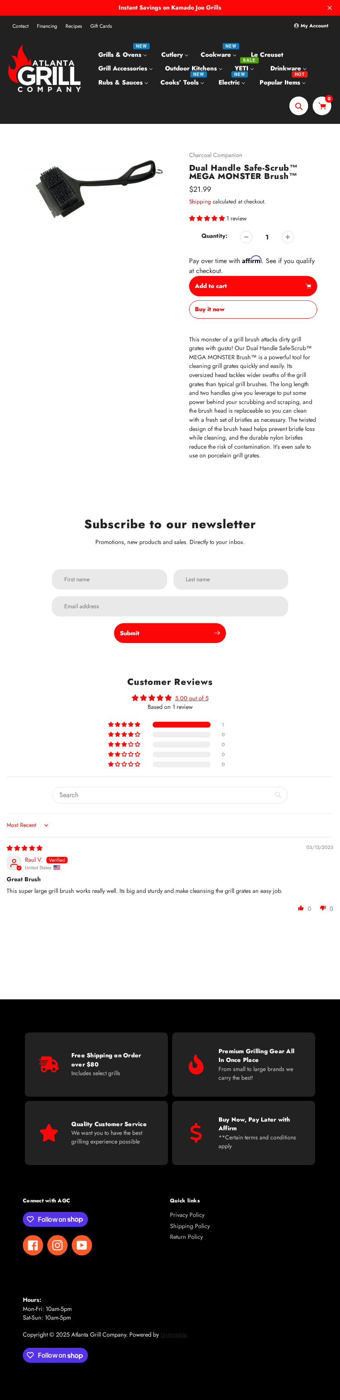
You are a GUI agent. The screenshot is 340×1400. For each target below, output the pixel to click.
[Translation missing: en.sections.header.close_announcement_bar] (329, 8)
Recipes (74, 26)
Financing (47, 26)
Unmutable (173, 1334)
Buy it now (209, 309)
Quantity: (215, 236)
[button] (207, 218)
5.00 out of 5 (192, 698)
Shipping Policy (190, 1226)
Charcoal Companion (215, 155)
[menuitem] (123, 54)
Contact (20, 26)
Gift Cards (101, 26)
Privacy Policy (187, 1215)
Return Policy (186, 1237)
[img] (24, 848)
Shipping (200, 202)
